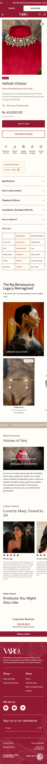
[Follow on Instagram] (14, 710)
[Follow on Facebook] (6, 710)
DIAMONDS (35, 8)
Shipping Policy (9, 747)
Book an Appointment (34, 687)
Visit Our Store (31, 683)
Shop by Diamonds (10, 683)
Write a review (23, 634)
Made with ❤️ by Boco (35, 756)
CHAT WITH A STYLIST (23, 134)
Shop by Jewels (9, 679)
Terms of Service (37, 743)
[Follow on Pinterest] (23, 710)
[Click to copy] (18, 170)
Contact (29, 691)
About (28, 679)
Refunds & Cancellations (38, 748)
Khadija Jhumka (19, 407)
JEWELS (12, 8)
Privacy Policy (8, 743)
